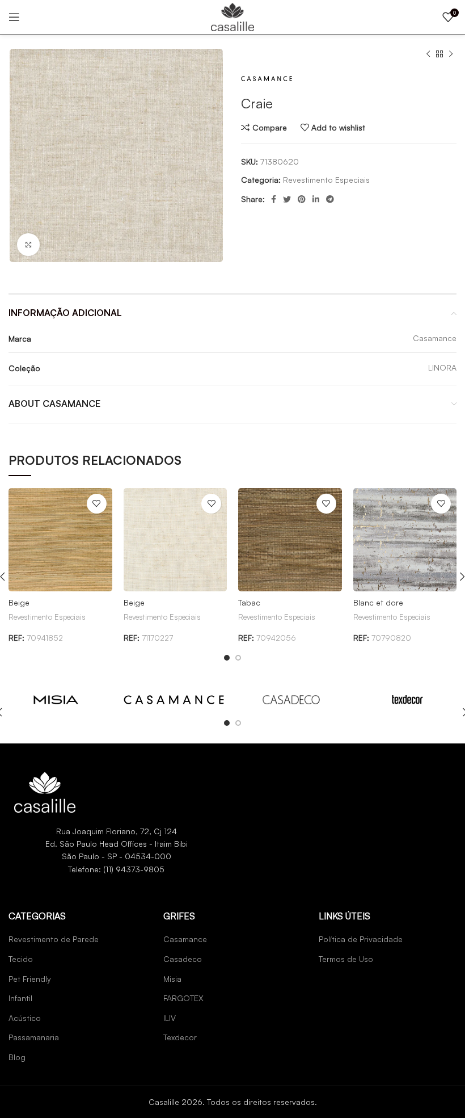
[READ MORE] (56, 698)
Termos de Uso (346, 959)
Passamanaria (34, 1037)
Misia (172, 978)
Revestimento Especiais (326, 179)
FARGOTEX (183, 998)
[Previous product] (428, 54)
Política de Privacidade (361, 939)
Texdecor (180, 1037)
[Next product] (450, 54)
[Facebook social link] (274, 199)
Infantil (20, 998)
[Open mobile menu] (14, 17)
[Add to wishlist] (97, 504)
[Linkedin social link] (316, 199)
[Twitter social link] (287, 199)
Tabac (249, 602)
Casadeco (182, 959)
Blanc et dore (378, 602)
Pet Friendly (30, 978)
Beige (19, 602)
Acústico (25, 1018)
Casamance (185, 939)
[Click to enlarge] (28, 244)
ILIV (169, 1018)
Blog (17, 1057)
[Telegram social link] (330, 199)
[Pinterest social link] (301, 199)
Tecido (21, 959)
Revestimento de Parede (54, 939)
